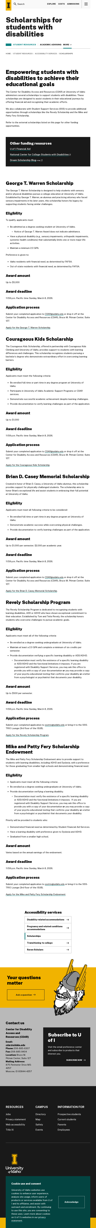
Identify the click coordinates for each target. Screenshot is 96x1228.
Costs (61, 4)
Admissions (73, 4)
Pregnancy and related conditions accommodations (45, 928)
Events (39, 1129)
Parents (62, 1124)
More (67, 45)
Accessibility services (46, 53)
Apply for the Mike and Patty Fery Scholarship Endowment (35, 894)
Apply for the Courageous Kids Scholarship (28, 465)
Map (37, 1119)
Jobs (8, 1114)
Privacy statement (16, 1119)
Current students (67, 1119)
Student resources (24, 45)
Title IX (10, 1129)
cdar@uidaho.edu (15, 1045)
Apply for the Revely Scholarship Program (27, 735)
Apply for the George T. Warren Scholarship (28, 327)
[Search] (15, 4)
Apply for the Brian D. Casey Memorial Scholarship (31, 591)
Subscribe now (74, 1060)
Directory (40, 1114)
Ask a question (24, 995)
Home (8, 53)
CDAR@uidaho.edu (54, 314)
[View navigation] (86, 4)
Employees (64, 1129)
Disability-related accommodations (45, 919)
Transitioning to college (40, 943)
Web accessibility (15, 1124)
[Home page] (8, 5)
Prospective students (69, 1114)
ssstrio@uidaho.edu (55, 725)
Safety (39, 1124)
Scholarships (34, 936)
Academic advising (50, 45)
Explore (51, 4)
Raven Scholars (35, 949)
